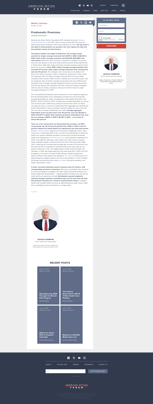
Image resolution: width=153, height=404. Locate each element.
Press (95, 10)
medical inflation (43, 131)
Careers (76, 364)
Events (114, 10)
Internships (88, 364)
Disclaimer (34, 191)
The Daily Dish (75, 10)
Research (86, 10)
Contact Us (103, 364)
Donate (103, 5)
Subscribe (114, 5)
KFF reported (69, 156)
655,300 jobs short (58, 138)
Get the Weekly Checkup (111, 20)
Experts (122, 10)
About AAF (104, 10)
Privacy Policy (76, 376)
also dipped (62, 160)
